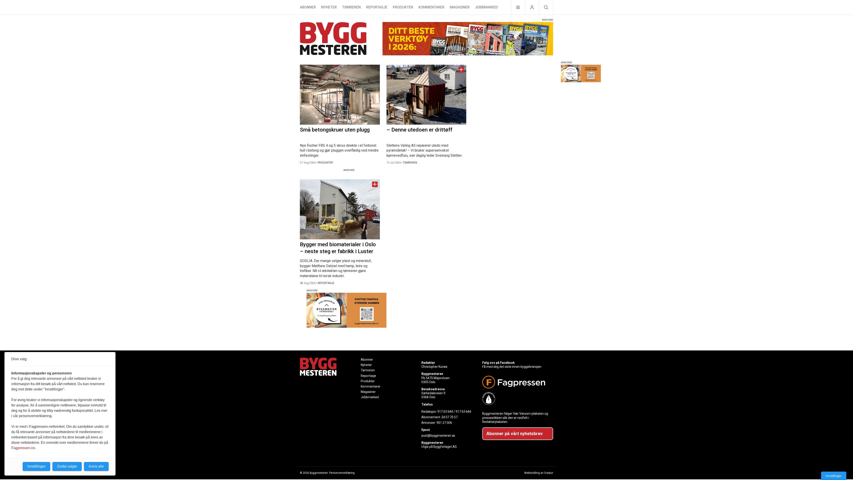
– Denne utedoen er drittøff (419, 130)
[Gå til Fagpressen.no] (516, 382)
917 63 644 (445, 411)
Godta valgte (67, 466)
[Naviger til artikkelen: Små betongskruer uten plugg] (340, 95)
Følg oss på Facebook (498, 362)
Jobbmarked (486, 7)
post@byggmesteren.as (438, 435)
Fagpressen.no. (23, 448)
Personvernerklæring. (342, 472)
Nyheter (329, 7)
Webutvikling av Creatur (538, 472)
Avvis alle (96, 466)
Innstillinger (834, 476)
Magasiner (460, 7)
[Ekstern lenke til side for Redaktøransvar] (516, 398)
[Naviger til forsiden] (333, 39)
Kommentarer (431, 7)
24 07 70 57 (449, 417)
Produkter (403, 7)
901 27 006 (444, 422)
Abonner (308, 7)
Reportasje (376, 7)
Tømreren (351, 7)
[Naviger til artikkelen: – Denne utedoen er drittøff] (426, 95)
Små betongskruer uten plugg (335, 130)
